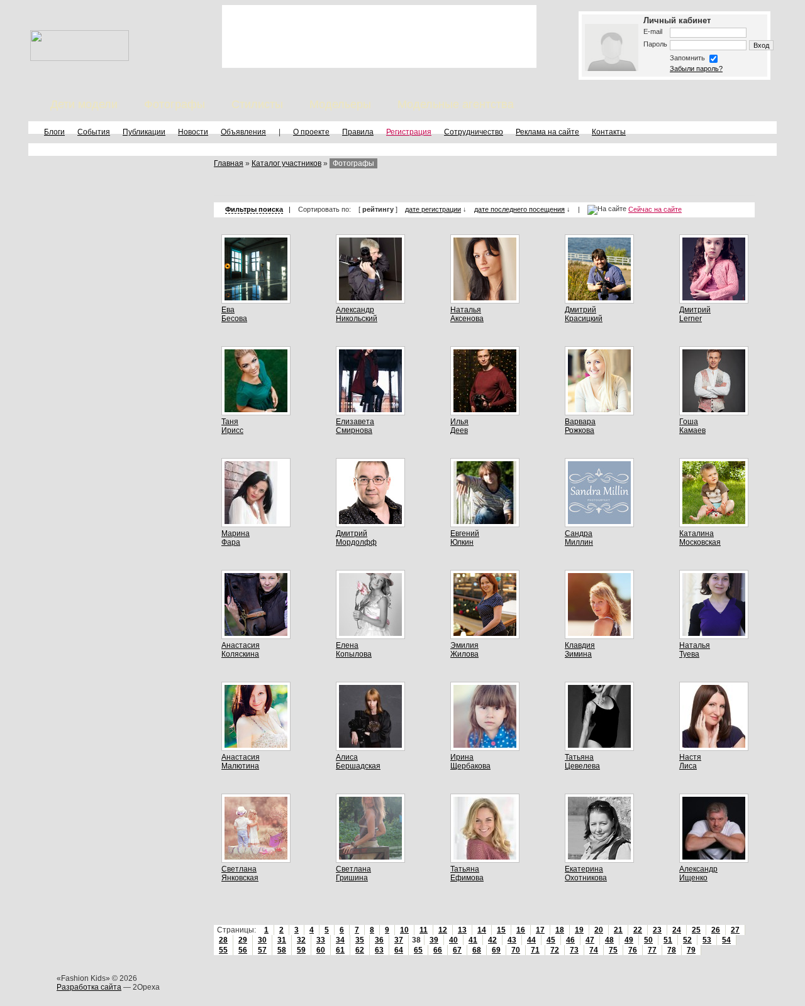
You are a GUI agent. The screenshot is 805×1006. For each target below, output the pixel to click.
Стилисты (257, 104)
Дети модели (84, 104)
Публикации (144, 132)
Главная (228, 163)
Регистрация (408, 132)
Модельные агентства (455, 104)
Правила (358, 132)
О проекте (311, 132)
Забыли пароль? (696, 68)
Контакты (609, 132)
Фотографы (174, 104)
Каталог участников (286, 163)
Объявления (243, 132)
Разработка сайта (89, 987)
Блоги (54, 132)
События (93, 132)
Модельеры (340, 104)
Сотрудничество (473, 132)
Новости (193, 132)
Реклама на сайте (547, 132)
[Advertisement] (379, 36)
